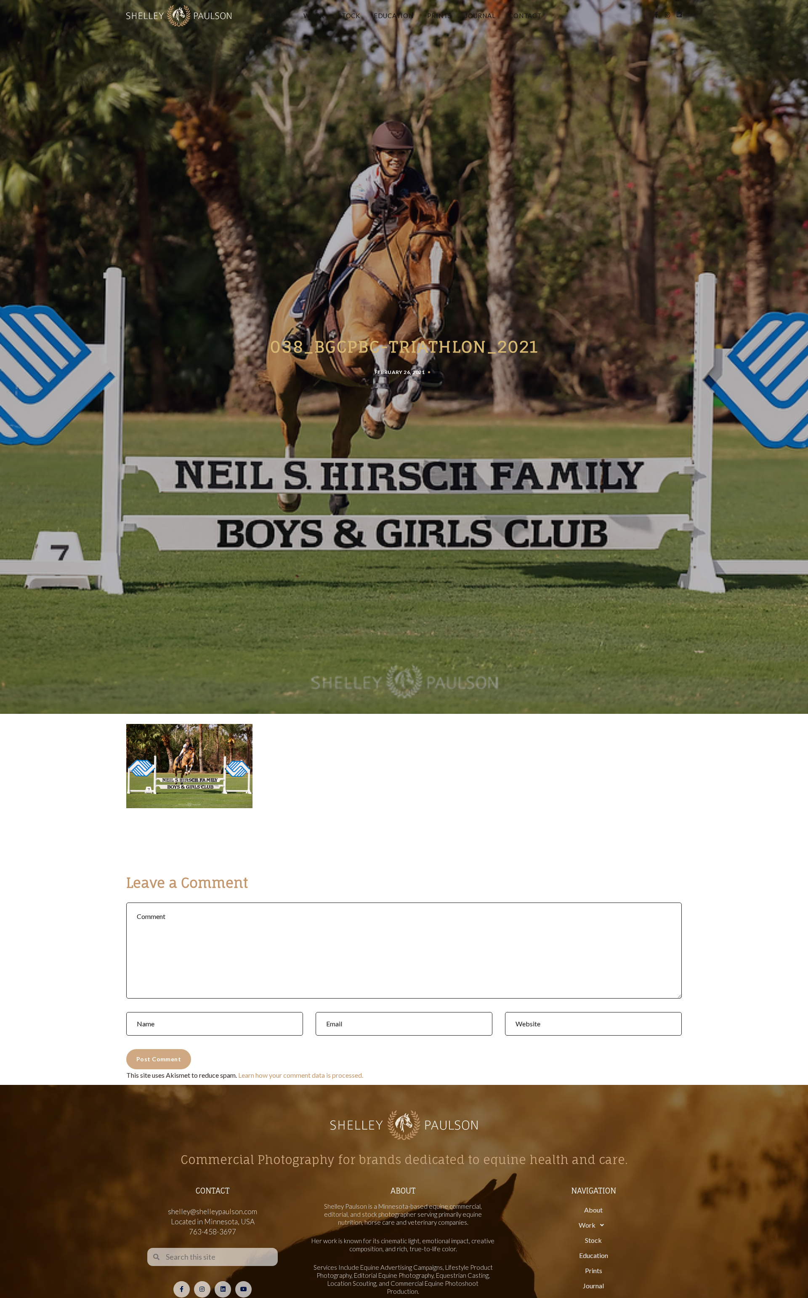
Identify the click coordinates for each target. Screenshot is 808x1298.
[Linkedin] (223, 1289)
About (278, 15)
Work (313, 15)
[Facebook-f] (181, 1289)
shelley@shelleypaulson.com (212, 1211)
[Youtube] (243, 1289)
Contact (525, 15)
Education (394, 15)
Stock (349, 15)
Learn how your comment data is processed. (300, 1075)
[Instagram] (202, 1289)
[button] (593, 1225)
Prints (439, 15)
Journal (480, 15)
